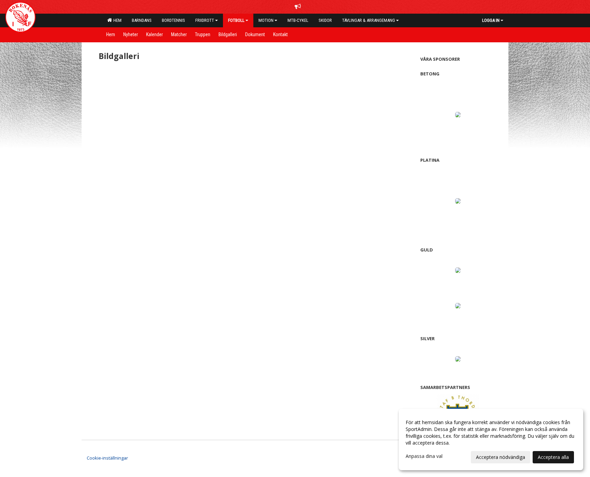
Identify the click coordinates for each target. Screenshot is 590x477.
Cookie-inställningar (107, 458)
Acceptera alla (553, 457)
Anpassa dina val (424, 456)
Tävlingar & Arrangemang (368, 20)
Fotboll (236, 20)
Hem (116, 20)
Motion (265, 20)
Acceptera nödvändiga (500, 457)
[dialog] (491, 439)
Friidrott (204, 20)
